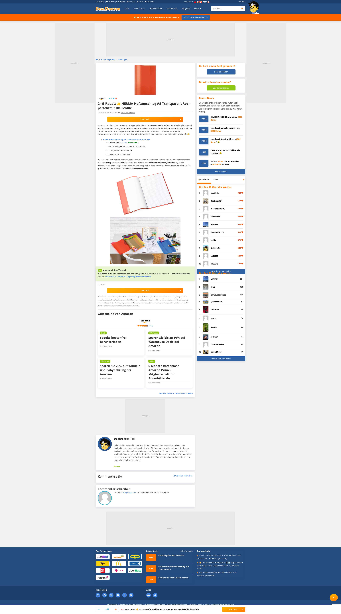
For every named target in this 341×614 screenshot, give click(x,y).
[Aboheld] (102, 556)
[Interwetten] (102, 563)
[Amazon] (101, 98)
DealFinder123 (217, 232)
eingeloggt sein (130, 492)
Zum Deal (144, 119)
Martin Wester (217, 344)
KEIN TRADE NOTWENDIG (195, 17)
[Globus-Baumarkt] (118, 556)
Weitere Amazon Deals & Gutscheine (176, 393)
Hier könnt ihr (128, 276)
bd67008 (214, 256)
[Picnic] (102, 570)
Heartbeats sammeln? (221, 271)
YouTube (132, 2)
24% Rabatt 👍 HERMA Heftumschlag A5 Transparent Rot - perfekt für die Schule (160, 609)
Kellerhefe (215, 248)
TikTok (141, 2)
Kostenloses (172, 8)
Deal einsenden (221, 71)
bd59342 (214, 263)
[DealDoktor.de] (108, 9)
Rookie (214, 327)
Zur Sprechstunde (221, 88)
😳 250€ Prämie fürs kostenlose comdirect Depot (156, 17)
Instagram (121, 2)
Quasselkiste (216, 301)
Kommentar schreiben (183, 475)
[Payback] (135, 563)
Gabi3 (213, 240)
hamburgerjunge (218, 295)
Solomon (215, 309)
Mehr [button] (196, 8)
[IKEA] (135, 556)
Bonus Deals (139, 8)
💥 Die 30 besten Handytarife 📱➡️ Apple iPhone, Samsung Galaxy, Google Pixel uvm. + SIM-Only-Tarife (220, 565)
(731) (151, 325)
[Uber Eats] (135, 570)
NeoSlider (215, 193)
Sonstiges (122, 59)
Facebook (111, 2)
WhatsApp (101, 2)
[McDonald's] (118, 563)
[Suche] (242, 8)
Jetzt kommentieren (127, 113)
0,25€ (124, 142)
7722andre (215, 216)
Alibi (213, 287)
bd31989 (214, 224)
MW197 (214, 318)
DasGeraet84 (216, 201)
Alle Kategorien (108, 59)
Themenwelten (156, 8)
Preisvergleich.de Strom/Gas (171, 555)
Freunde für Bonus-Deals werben (173, 577)
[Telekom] (118, 570)
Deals (127, 8)
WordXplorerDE (218, 208)
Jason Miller (216, 352)
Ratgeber (186, 8)
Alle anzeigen (221, 171)
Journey (214, 337)
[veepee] (102, 577)
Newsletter (150, 2)
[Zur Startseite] (254, 7)
